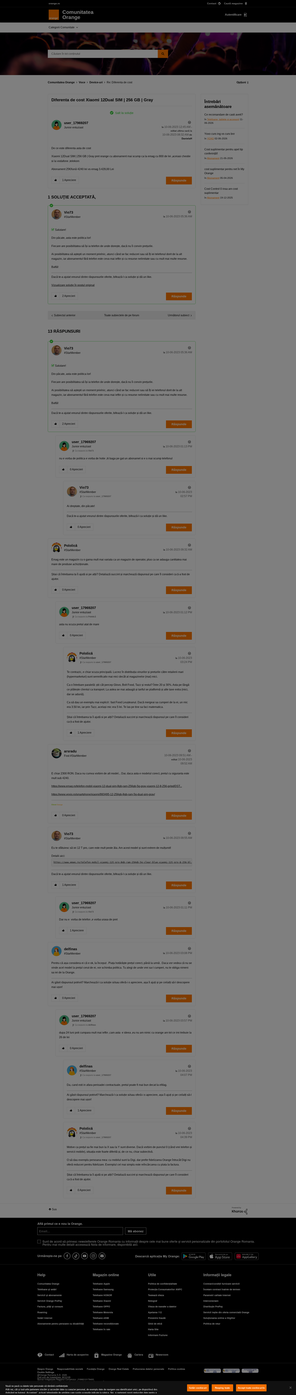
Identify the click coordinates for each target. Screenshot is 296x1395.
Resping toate (222, 1388)
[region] (148, 1388)
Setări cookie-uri (198, 1388)
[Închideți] (290, 1387)
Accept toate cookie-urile (251, 1388)
